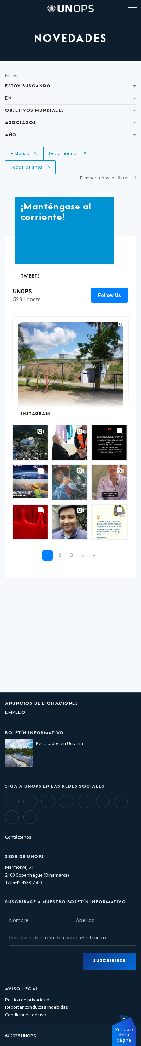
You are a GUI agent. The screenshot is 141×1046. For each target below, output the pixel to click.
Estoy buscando (28, 86)
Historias (24, 153)
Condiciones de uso (25, 1015)
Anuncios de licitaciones (41, 703)
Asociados (20, 123)
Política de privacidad (27, 1000)
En (8, 98)
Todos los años (27, 167)
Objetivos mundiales (34, 110)
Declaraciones (64, 153)
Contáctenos (18, 837)
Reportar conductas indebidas (36, 1007)
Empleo (15, 712)
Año (11, 135)
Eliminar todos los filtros (105, 178)
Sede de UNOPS (24, 857)
